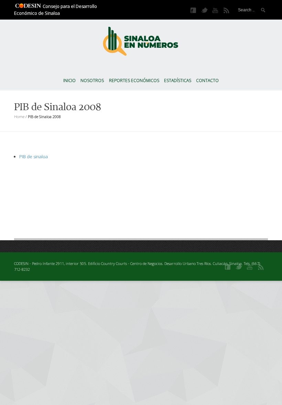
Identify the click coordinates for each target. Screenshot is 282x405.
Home (19, 116)
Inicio (69, 80)
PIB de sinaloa (33, 156)
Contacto (207, 80)
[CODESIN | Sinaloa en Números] (141, 39)
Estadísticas (177, 80)
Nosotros (92, 80)
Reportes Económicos (134, 80)
